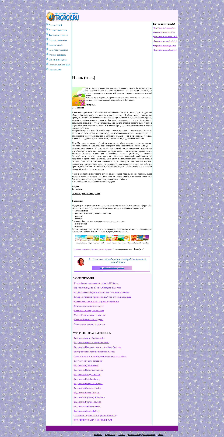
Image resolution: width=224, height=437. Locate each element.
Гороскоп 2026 (55, 25)
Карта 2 (121, 435)
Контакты (98, 435)
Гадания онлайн (56, 45)
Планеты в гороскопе (58, 50)
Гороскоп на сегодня (58, 30)
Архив (160, 435)
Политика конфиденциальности (141, 435)
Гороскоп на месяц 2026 (59, 65)
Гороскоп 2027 (55, 70)
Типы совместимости (58, 35)
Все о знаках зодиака (58, 60)
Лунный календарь (57, 55)
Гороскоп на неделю (58, 40)
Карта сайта (110, 435)
